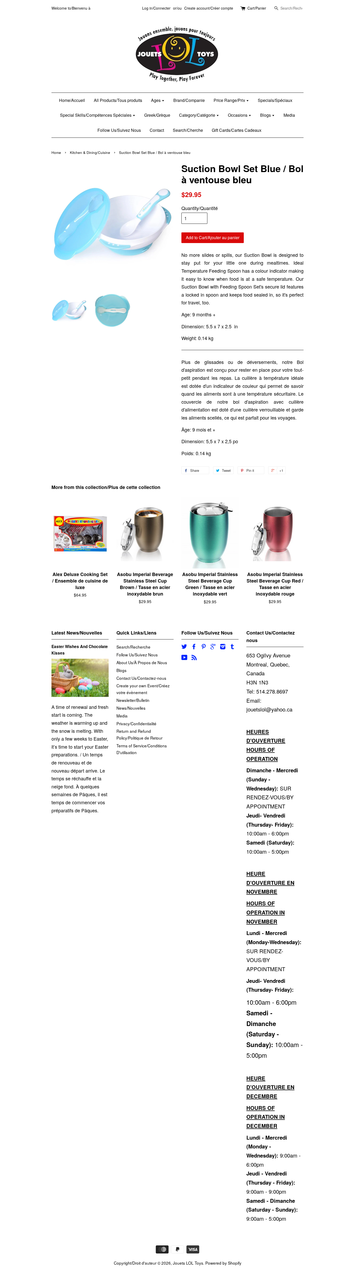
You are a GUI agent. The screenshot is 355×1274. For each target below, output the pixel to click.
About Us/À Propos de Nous (141, 662)
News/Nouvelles (131, 708)
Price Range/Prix (230, 100)
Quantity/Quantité (199, 208)
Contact (157, 130)
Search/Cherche (188, 130)
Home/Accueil (72, 100)
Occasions (238, 115)
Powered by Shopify (223, 1263)
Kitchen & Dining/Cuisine (90, 152)
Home (56, 152)
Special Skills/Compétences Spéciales (96, 115)
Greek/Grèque (157, 115)
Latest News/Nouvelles (76, 632)
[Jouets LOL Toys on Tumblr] (232, 647)
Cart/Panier (256, 8)
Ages (156, 100)
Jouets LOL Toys (188, 1263)
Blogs (266, 115)
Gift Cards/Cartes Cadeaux (236, 130)
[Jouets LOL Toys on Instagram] (223, 647)
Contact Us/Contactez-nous (141, 678)
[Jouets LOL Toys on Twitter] (184, 647)
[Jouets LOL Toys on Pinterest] (203, 647)
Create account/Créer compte (208, 8)
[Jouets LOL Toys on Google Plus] (213, 647)
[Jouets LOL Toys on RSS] (194, 658)
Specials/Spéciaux (275, 100)
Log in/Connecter (156, 8)
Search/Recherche (133, 647)
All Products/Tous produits (118, 100)
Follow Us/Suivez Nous (119, 130)
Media (289, 115)
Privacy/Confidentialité (136, 723)
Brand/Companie (189, 100)
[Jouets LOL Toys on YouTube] (184, 658)
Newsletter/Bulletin (132, 700)
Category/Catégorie (197, 115)
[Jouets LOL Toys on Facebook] (194, 647)
